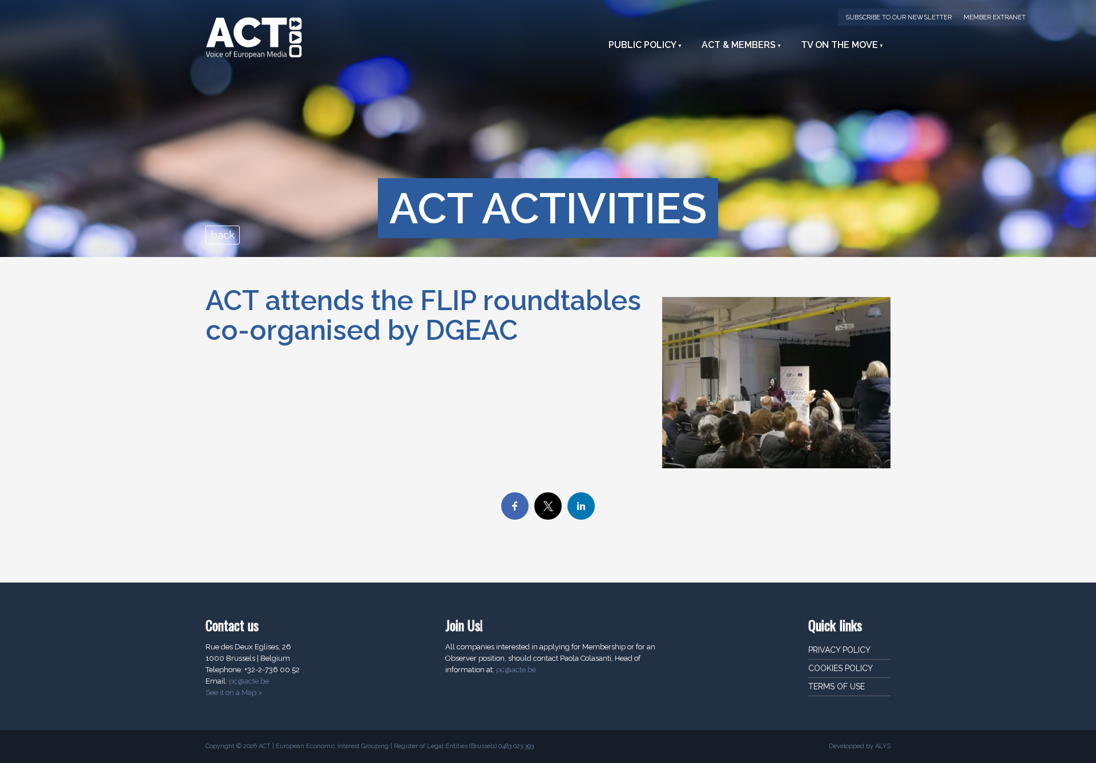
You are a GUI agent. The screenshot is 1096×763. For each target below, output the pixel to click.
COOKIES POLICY (840, 668)
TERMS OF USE (836, 686)
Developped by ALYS (859, 746)
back (223, 235)
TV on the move (839, 44)
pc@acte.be (249, 681)
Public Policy (642, 44)
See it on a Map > (234, 692)
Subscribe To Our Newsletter (898, 17)
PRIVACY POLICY (839, 649)
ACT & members (739, 44)
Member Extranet (995, 17)
